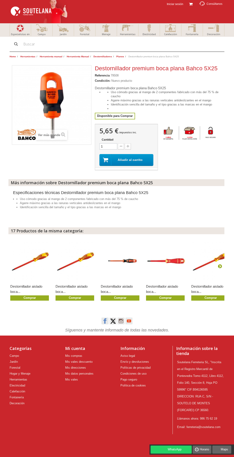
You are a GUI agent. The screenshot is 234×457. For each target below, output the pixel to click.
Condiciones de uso (133, 373)
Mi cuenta (75, 348)
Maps (224, 449)
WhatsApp (174, 449)
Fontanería (192, 34)
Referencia (102, 75)
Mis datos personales (79, 373)
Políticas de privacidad (135, 367)
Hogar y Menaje (20, 373)
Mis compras (73, 355)
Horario (204, 449)
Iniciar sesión (174, 4)
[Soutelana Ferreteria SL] (39, 11)
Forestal (84, 34)
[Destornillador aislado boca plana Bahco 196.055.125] (121, 261)
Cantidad (107, 139)
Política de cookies (133, 385)
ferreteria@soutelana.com (203, 427)
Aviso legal (127, 355)
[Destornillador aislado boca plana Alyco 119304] (211, 261)
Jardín (63, 34)
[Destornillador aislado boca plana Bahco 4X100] (166, 261)
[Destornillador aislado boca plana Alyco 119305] (76, 261)
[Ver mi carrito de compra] (190, 3)
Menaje (106, 34)
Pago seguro (128, 379)
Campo (42, 34)
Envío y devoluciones (134, 361)
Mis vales (71, 379)
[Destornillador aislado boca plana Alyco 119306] (30, 261)
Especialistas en (20, 34)
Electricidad (149, 34)
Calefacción (170, 34)
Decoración (213, 34)
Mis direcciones (75, 367)
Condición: (102, 80)
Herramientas (128, 34)
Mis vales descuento (79, 361)
